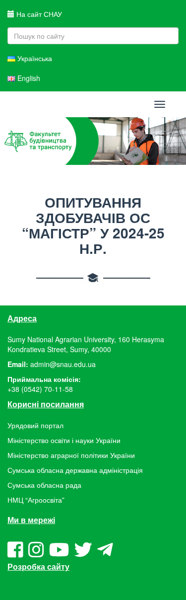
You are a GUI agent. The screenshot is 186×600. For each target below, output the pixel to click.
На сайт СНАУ (38, 14)
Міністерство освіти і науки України (64, 440)
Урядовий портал (35, 425)
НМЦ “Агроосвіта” (35, 500)
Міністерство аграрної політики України (71, 455)
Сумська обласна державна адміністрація (75, 470)
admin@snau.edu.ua (63, 364)
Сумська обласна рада (44, 485)
